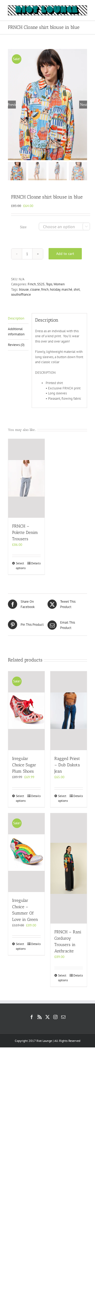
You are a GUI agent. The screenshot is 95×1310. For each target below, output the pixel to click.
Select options (21, 565)
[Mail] (63, 1017)
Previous (12, 104)
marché (66, 289)
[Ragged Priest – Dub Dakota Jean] (68, 710)
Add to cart (65, 253)
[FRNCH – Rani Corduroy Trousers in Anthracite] (68, 868)
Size (23, 227)
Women (59, 284)
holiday (55, 289)
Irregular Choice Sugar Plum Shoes (24, 765)
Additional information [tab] (16, 331)
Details (36, 563)
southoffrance (21, 294)
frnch (45, 289)
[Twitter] (47, 1017)
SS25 (41, 284)
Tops (49, 284)
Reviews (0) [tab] (16, 345)
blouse (24, 289)
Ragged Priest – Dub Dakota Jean (67, 765)
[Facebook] (32, 1017)
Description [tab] (16, 318)
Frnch (32, 284)
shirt (77, 289)
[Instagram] (55, 1017)
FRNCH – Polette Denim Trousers (25, 532)
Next (83, 104)
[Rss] (39, 1017)
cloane (35, 289)
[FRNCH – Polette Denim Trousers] (26, 478)
